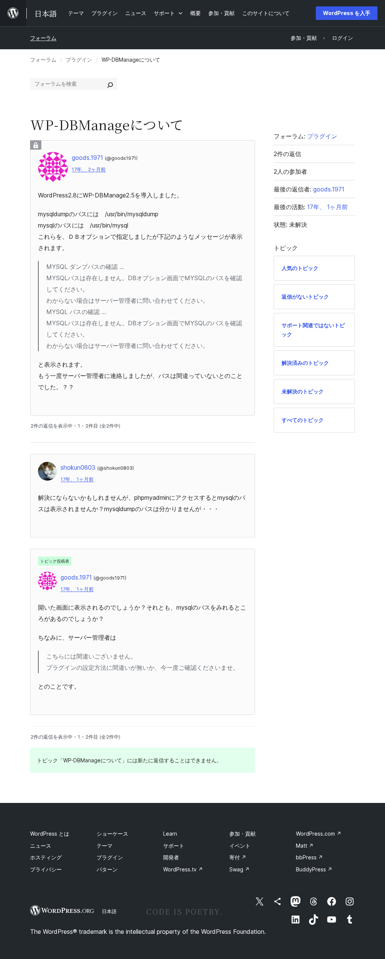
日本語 (109, 911)
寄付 (237, 857)
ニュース (40, 845)
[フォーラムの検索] (110, 84)
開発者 (171, 857)
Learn (170, 833)
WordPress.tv (183, 869)
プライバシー (46, 869)
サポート (173, 845)
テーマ (104, 845)
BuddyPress (314, 869)
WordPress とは (49, 833)
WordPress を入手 (346, 13)
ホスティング (46, 857)
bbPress (309, 857)
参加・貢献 (242, 833)
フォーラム (43, 38)
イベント (239, 845)
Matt (305, 845)
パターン (107, 869)
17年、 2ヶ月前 (89, 169)
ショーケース (112, 833)
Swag (239, 869)
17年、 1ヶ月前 (77, 479)
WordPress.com (318, 833)
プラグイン (79, 59)
